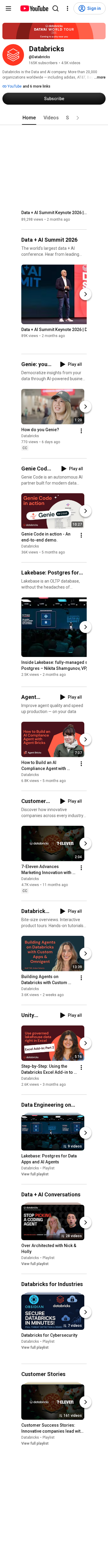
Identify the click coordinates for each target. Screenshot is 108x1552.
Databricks (30, 436)
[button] (77, 118)
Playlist (49, 1168)
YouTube (14, 86)
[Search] (55, 8)
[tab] (29, 118)
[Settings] (67, 8)
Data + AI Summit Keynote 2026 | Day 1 (54, 212)
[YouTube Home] (34, 8)
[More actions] (81, 431)
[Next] (86, 294)
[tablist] (54, 118)
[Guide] (8, 8)
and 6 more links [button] (36, 86)
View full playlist (35, 1174)
